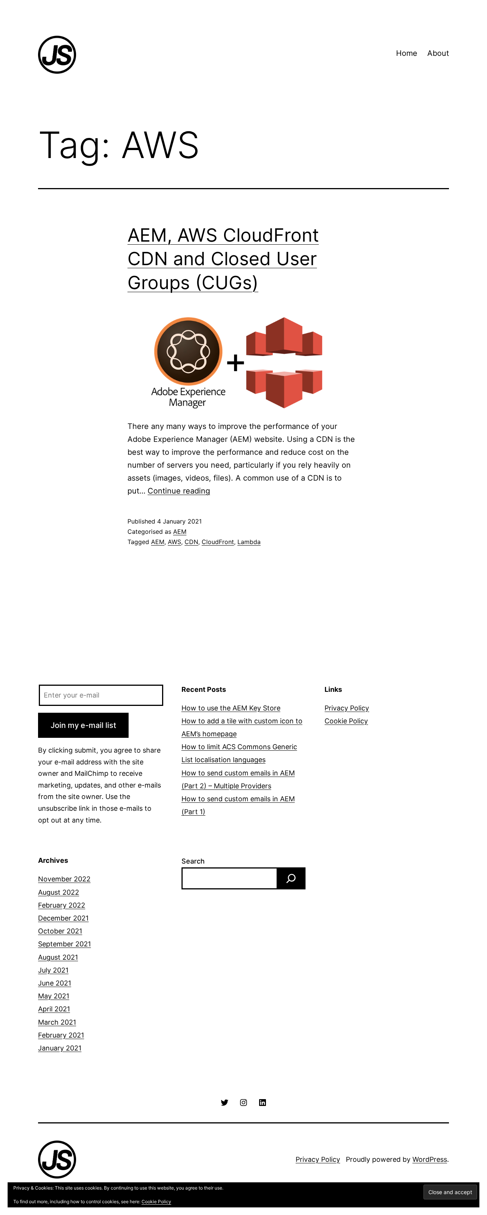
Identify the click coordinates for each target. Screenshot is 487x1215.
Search (193, 861)
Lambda (249, 542)
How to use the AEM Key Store (230, 708)
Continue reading (179, 490)
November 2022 (64, 879)
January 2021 (59, 1048)
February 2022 (61, 905)
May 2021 (53, 996)
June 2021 (54, 983)
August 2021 (58, 957)
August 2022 (58, 892)
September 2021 (64, 944)
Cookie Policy (346, 721)
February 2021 (61, 1035)
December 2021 (63, 918)
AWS (174, 542)
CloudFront (218, 542)
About (438, 53)
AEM (179, 531)
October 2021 (60, 931)
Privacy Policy (347, 708)
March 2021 (57, 1022)
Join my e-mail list (83, 725)
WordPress (429, 1159)
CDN (191, 542)
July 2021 (53, 970)
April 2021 (54, 1009)
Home (406, 53)
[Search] (291, 878)
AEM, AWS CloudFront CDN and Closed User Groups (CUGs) (223, 259)
